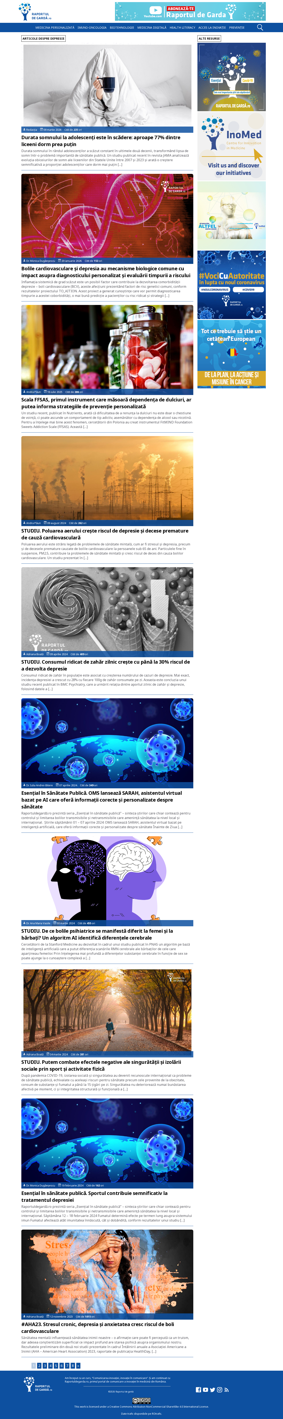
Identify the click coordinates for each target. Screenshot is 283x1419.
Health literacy (182, 27)
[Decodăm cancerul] (231, 179)
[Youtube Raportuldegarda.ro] (205, 1392)
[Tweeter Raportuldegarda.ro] (212, 1392)
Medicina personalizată (54, 27)
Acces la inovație (212, 27)
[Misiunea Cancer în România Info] (231, 387)
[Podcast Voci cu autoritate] (231, 318)
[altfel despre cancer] (231, 248)
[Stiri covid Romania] (231, 110)
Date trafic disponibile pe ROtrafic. (141, 1413)
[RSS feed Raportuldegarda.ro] (227, 1392)
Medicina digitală (151, 27)
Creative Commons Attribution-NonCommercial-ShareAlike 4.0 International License (158, 1406)
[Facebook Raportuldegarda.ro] (198, 1392)
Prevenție (236, 27)
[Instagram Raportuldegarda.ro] (219, 1392)
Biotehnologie (122, 27)
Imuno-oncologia (92, 27)
